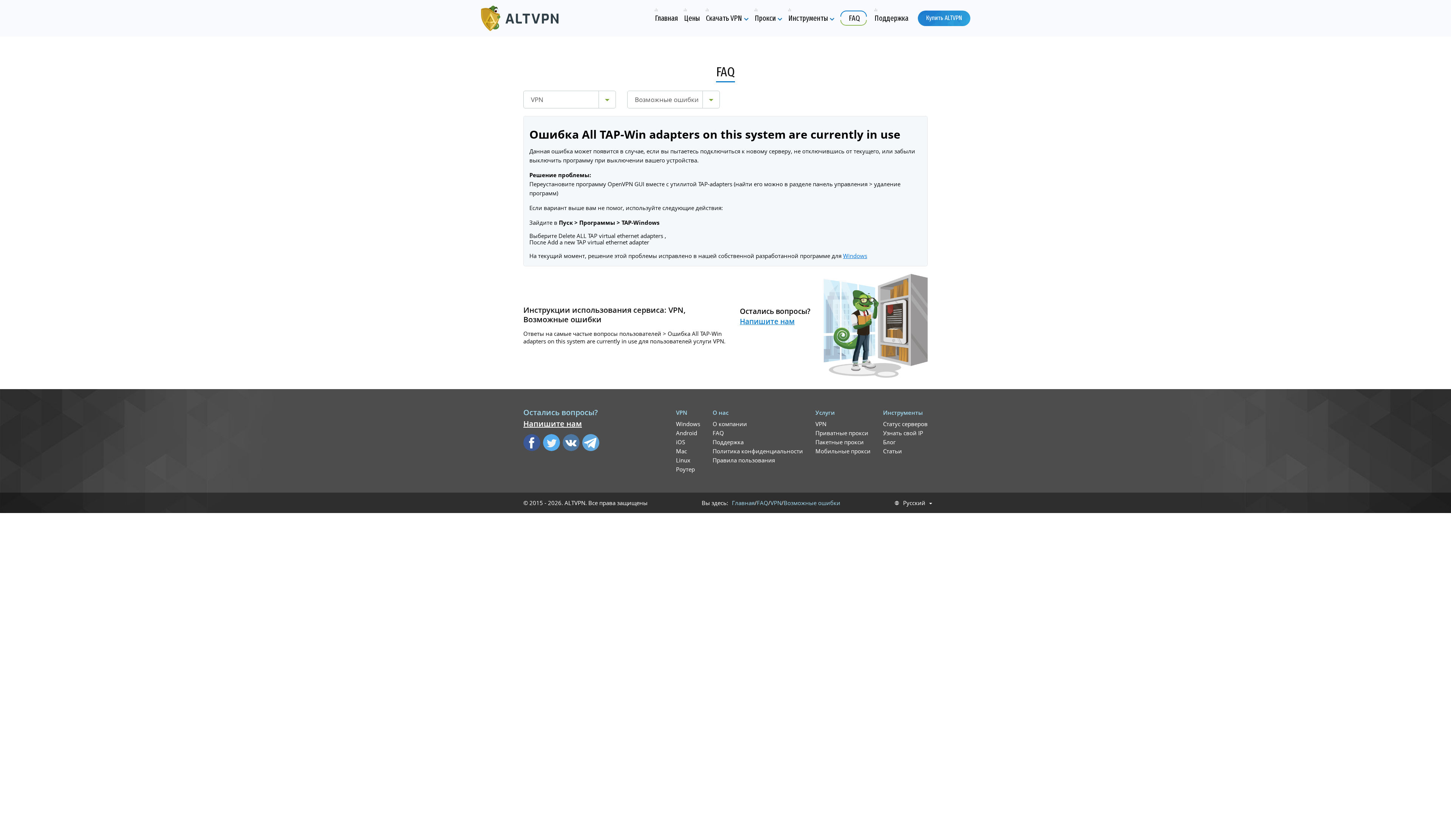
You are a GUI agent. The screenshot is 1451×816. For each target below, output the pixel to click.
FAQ (718, 433)
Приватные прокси (841, 433)
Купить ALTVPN (944, 18)
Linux (683, 460)
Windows (855, 256)
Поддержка (728, 442)
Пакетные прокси (839, 442)
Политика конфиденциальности (758, 451)
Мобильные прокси (843, 451)
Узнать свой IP (903, 433)
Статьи (892, 451)
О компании (730, 424)
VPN (820, 424)
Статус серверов (905, 424)
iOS (680, 442)
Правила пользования (744, 460)
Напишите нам (767, 321)
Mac (681, 451)
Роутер (685, 469)
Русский (914, 503)
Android (686, 433)
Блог (889, 442)
